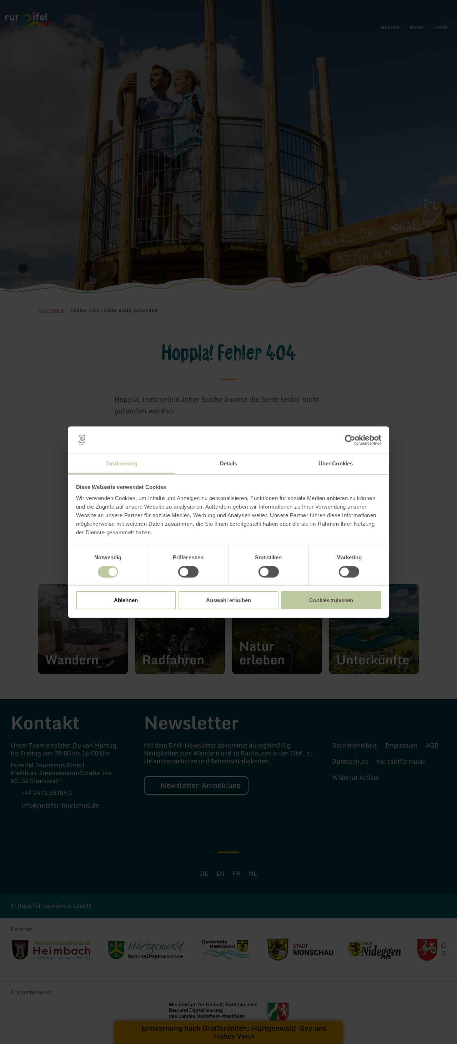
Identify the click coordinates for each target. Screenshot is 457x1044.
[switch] (188, 572)
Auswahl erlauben (228, 600)
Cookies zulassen (331, 600)
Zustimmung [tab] (121, 463)
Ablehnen (126, 600)
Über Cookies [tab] (335, 463)
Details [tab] (228, 463)
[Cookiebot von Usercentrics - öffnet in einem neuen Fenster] (350, 440)
